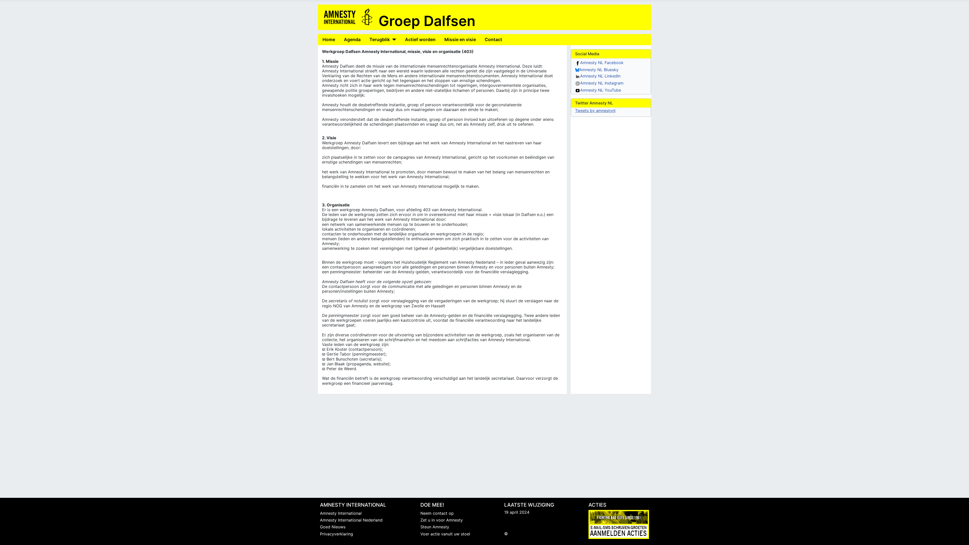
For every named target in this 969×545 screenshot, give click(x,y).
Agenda (352, 39)
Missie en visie (460, 39)
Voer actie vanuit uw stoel (445, 533)
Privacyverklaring (336, 533)
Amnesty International (341, 513)
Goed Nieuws (332, 526)
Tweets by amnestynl (595, 110)
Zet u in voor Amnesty (441, 520)
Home (328, 39)
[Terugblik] (393, 39)
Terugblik (379, 39)
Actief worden (420, 39)
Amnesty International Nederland (351, 520)
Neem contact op (437, 513)
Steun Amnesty (434, 526)
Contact (493, 39)
